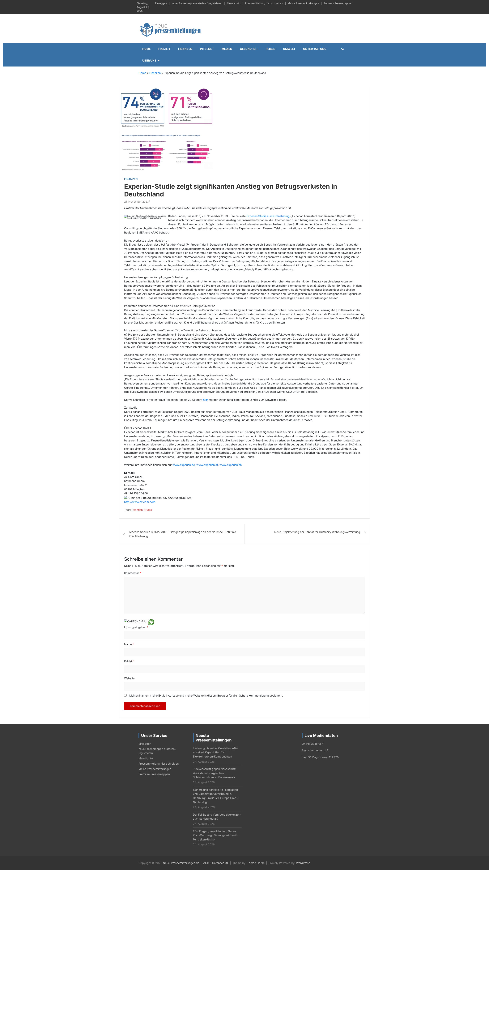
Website (129, 678)
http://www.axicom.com (139, 502)
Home (146, 48)
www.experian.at (207, 464)
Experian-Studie (142, 509)
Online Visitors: (312, 743)
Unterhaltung (314, 48)
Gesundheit (249, 48)
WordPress (303, 863)
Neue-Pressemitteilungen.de (181, 863)
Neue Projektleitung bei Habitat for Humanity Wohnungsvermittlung (317, 532)
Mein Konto (233, 3)
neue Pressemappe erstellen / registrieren (197, 3)
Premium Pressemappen (338, 3)
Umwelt (289, 48)
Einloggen (161, 3)
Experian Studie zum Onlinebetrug (268, 216)
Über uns (149, 60)
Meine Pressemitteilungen (303, 3)
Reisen (270, 48)
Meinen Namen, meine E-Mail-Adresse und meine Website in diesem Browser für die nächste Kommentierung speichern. (206, 695)
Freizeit (164, 48)
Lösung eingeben (136, 627)
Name (129, 644)
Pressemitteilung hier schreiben (264, 3)
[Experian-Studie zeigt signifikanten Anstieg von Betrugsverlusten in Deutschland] (167, 129)
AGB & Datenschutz (215, 863)
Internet (207, 48)
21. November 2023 (136, 201)
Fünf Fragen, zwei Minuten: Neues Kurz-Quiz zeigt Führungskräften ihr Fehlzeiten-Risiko (216, 835)
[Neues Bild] (151, 622)
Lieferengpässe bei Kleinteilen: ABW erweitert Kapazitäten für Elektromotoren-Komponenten (215, 752)
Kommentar (132, 573)
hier (206, 399)
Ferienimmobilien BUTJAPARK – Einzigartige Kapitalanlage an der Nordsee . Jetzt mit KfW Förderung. (182, 534)
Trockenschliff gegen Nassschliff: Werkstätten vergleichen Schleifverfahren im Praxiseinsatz (214, 773)
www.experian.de (183, 464)
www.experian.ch (230, 464)
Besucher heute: (312, 750)
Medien (227, 48)
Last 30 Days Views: (315, 757)
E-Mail (129, 661)
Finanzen (185, 48)
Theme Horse (256, 863)
